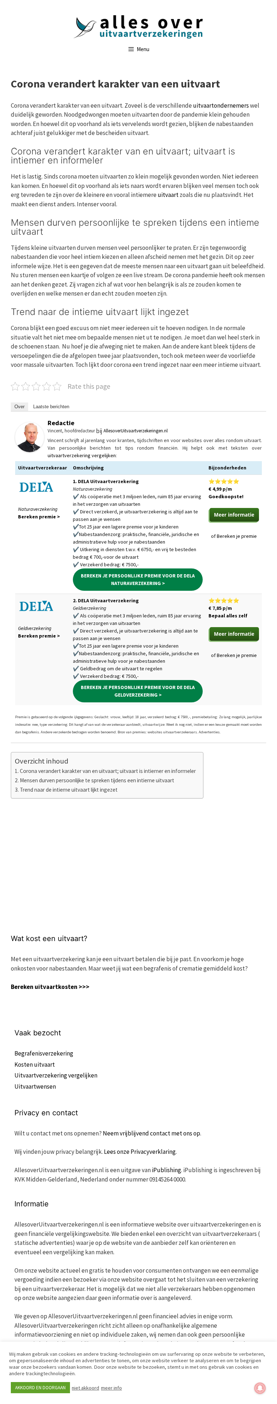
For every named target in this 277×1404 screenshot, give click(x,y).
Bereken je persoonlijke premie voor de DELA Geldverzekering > (138, 691)
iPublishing (166, 1170)
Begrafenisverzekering (43, 1053)
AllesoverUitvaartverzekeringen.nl (136, 431)
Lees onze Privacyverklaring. (140, 1152)
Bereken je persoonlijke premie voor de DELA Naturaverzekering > (138, 579)
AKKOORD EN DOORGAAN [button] (40, 1388)
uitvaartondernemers (221, 105)
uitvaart (169, 195)
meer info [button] (111, 1388)
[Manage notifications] (260, 1388)
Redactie (61, 423)
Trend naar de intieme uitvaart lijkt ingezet (69, 789)
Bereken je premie (237, 536)
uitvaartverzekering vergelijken (82, 455)
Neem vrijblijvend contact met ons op (151, 1133)
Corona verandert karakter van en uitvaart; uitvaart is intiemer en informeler (108, 771)
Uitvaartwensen (35, 1086)
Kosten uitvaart (34, 1064)
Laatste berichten (51, 406)
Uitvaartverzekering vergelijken (55, 1075)
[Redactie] (29, 450)
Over (19, 406)
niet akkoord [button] (85, 1388)
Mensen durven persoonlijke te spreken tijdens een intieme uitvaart (97, 780)
